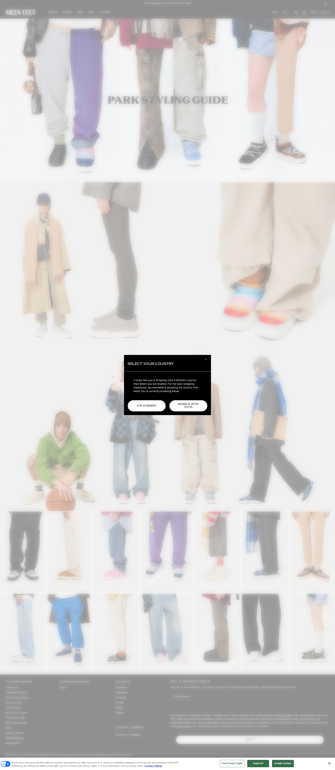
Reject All (258, 763)
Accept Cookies (283, 763)
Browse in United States (188, 406)
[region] (167, 764)
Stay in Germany (146, 405)
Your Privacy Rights (232, 763)
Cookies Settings (153, 766)
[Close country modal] (206, 359)
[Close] (329, 763)
